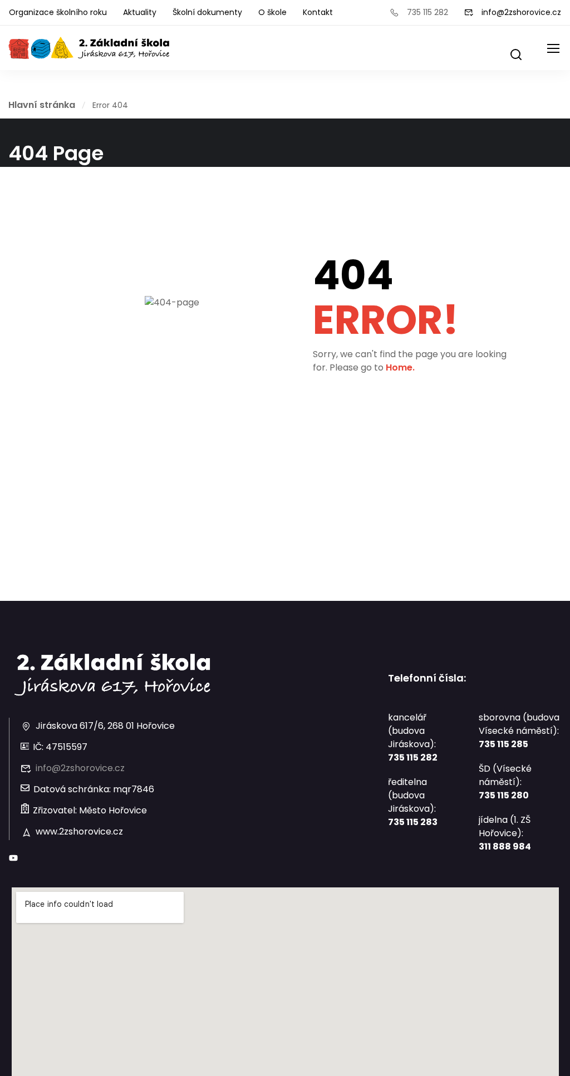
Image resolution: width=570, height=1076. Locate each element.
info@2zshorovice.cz (521, 12)
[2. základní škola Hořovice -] (89, 48)
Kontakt (318, 12)
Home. (400, 367)
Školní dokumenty (207, 12)
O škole (272, 12)
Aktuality (139, 12)
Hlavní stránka (41, 104)
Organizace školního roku (58, 12)
